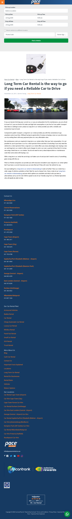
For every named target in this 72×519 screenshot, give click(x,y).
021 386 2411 (8, 239)
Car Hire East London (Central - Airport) (18, 410)
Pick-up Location (10, 7)
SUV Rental (8, 341)
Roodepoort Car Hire (11, 438)
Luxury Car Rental (10, 326)
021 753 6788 (8, 254)
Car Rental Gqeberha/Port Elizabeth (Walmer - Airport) (23, 418)
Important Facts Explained (13, 365)
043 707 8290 (8, 283)
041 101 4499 (8, 269)
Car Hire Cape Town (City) (13, 399)
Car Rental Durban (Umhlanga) (15, 406)
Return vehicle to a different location (17, 30)
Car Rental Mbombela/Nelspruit (15, 430)
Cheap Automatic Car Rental (14, 322)
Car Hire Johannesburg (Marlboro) (16, 422)
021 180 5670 (8, 247)
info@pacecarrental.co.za (12, 451)
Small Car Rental (10, 337)
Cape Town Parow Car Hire (13, 402)
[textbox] (36, 11)
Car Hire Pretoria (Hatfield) (13, 434)
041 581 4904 (8, 261)
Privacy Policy (52, 512)
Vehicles (7, 384)
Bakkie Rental (9, 314)
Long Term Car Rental (34, 93)
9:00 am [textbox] (40, 18)
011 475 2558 (8, 232)
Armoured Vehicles (11, 310)
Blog (17, 79)
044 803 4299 (8, 276)
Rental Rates (8, 380)
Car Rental (7, 318)
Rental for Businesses (11, 376)
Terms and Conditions (42, 512)
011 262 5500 (8, 203)
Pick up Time (41, 14)
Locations (7, 369)
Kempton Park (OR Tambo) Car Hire (16, 426)
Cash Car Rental (9, 357)
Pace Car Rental (9, 79)
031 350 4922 (8, 291)
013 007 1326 (8, 298)
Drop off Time (41, 21)
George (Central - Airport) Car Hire (16, 414)
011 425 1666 (8, 218)
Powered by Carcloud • (31, 512)
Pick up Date (9, 14)
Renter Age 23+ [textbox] (61, 34)
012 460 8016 (8, 225)
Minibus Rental (9, 330)
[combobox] (36, 11)
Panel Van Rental (10, 334)
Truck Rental (8, 345)
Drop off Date (9, 21)
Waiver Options (9, 388)
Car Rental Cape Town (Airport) (15, 395)
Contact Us (8, 361)
